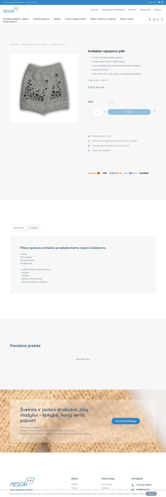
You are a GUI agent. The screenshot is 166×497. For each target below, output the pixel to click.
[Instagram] (162, 2)
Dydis (90, 101)
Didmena (105, 488)
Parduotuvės (106, 484)
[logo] (11, 10)
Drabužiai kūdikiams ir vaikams (34, 44)
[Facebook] (159, 2)
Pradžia (74, 484)
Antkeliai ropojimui (57, 44)
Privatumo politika (137, 494)
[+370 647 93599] (134, 485)
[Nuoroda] (154, 19)
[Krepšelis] (150, 19)
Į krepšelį (129, 112)
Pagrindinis (14, 44)
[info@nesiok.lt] (134, 489)
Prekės (74, 488)
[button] (162, 19)
